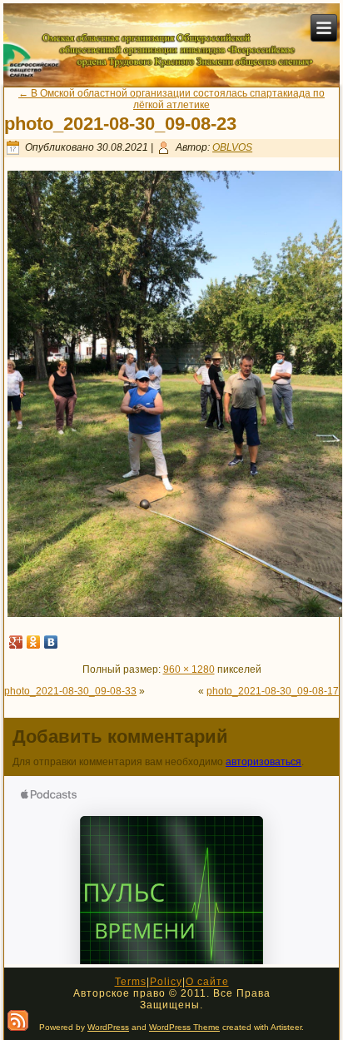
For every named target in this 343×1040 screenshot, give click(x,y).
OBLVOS (232, 147)
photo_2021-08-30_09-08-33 (70, 691)
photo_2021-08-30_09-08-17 (272, 691)
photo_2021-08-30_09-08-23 (120, 123)
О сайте (207, 982)
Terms (131, 982)
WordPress (108, 1027)
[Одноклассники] (33, 642)
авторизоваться (263, 762)
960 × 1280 (189, 669)
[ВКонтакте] (51, 642)
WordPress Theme (184, 1027)
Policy (166, 982)
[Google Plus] (16, 642)
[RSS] (17, 1020)
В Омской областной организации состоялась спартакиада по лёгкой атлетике (171, 99)
